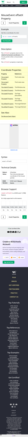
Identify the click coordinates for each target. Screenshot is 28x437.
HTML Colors (13, 343)
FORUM (14, 410)
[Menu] (2, 5)
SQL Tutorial (14, 312)
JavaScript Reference (13, 334)
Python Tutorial (14, 313)
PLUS (14, 277)
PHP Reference (13, 341)
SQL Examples (13, 362)
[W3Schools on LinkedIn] (11, 232)
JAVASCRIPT (18, 5)
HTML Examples (13, 355)
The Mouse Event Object (8, 116)
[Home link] (3, 2)
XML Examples (13, 371)
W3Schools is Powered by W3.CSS (14, 434)
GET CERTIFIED (14, 285)
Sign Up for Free (8, 262)
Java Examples (13, 370)
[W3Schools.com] (14, 273)
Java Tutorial (14, 320)
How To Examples (13, 360)
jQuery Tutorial (14, 323)
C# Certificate (14, 396)
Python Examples (13, 363)
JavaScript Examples (13, 359)
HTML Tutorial (14, 306)
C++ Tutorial (14, 321)
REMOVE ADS (14, 150)
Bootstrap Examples (13, 366)
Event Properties (14, 23)
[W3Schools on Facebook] (16, 232)
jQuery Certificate (14, 391)
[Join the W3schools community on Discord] (13, 232)
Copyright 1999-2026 (11, 431)
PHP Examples (13, 368)
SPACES (14, 281)
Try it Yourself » (7, 41)
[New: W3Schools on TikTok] (20, 232)
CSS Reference (13, 332)
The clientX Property (7, 87)
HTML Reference (13, 331)
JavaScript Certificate (14, 384)
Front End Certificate (14, 385)
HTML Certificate (14, 380)
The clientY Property (7, 90)
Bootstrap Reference (13, 340)
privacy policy (15, 429)
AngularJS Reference (13, 346)
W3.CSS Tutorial (14, 315)
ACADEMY (13, 415)
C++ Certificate (14, 394)
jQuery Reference (13, 348)
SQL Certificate (14, 387)
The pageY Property (7, 99)
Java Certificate (14, 393)
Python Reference (13, 337)
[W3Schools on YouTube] (8, 232)
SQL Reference (13, 335)
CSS (12, 5)
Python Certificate (14, 388)
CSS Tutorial (14, 307)
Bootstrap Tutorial (14, 317)
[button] (13, 2)
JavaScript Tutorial (14, 309)
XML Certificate (14, 398)
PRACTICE (14, 293)
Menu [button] (8, 2)
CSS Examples (13, 357)
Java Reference (13, 345)
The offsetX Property (7, 104)
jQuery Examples (13, 373)
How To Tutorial (14, 310)
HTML (6, 5)
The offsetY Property (7, 107)
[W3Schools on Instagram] (18, 232)
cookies (20, 428)
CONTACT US (14, 297)
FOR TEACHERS (14, 289)
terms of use (15, 428)
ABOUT (14, 413)
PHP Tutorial (14, 318)
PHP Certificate (14, 390)
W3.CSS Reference (13, 338)
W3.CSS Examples (13, 365)
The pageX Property (7, 93)
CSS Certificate (14, 382)
